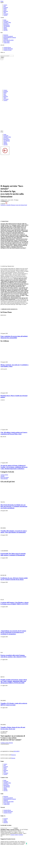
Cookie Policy (6, 42)
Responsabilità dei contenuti (9, 37)
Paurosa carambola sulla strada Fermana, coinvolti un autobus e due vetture (13, 656)
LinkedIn (5, 821)
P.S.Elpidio (5, 21)
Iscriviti (15, 828)
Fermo (4, 20)
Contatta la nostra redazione (7, 742)
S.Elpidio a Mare (7, 22)
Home (2, 1)
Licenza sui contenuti (8, 36)
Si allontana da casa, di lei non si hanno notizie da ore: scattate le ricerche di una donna (14, 578)
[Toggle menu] (2, 59)
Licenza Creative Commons (17, 834)
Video (4, 12)
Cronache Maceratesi (8, 48)
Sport (4, 6)
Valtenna (5, 28)
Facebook (5, 818)
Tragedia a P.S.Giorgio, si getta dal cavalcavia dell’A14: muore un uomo (14, 704)
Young (4, 10)
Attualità (2, 476)
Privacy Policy (6, 41)
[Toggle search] (2, 132)
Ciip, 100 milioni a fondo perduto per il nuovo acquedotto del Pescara (14, 433)
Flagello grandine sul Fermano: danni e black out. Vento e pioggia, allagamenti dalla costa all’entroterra (14, 681)
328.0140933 (16, 751)
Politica (5, 8)
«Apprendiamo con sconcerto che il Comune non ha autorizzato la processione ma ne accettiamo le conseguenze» (13, 632)
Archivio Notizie (4, 474)
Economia (5, 7)
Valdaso (5, 27)
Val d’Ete (5, 30)
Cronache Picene (7, 47)
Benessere (5, 11)
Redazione (5, 35)
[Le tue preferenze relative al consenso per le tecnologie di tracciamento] (26, 843)
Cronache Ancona (7, 50)
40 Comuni (5, 99)
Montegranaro (6, 25)
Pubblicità (5, 38)
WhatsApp (13, 754)
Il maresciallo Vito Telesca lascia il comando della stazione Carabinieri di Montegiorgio (13, 554)
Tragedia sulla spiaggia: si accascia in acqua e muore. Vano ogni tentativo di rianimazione (14, 531)
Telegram (13, 758)
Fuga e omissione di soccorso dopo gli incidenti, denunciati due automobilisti (14, 337)
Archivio (5, 15)
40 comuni (5, 13)
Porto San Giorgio (5, 477)
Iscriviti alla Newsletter (8, 40)
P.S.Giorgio (6, 23)
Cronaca (5, 4)
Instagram (5, 822)
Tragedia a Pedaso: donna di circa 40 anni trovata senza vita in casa (13, 728)
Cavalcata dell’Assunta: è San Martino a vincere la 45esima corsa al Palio (14, 603)
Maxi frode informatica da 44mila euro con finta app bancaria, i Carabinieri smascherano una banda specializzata (14, 506)
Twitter (5, 820)
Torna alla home (4, 478)
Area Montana (6, 26)
